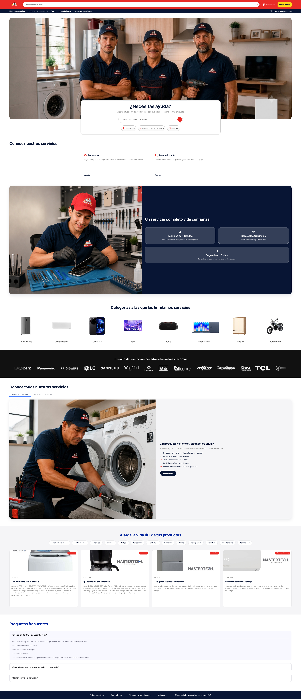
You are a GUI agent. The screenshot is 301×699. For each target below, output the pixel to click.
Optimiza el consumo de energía (238, 581)
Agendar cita (168, 473)
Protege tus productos (282, 11)
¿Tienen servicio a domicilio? (25, 678)
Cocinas (110, 543)
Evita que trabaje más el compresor (168, 581)
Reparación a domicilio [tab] (43, 394)
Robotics (211, 543)
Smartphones (227, 543)
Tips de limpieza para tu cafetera (96, 581)
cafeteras (96, 543)
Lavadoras (137, 543)
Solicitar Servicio (284, 4)
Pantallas (168, 543)
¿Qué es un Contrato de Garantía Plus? (29, 635)
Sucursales (270, 5)
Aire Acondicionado (59, 543)
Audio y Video (80, 543)
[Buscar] (256, 4)
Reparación (130, 128)
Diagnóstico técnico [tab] (20, 394)
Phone (181, 543)
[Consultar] (179, 119)
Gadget (123, 543)
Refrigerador (196, 543)
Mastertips (153, 543)
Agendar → (88, 175)
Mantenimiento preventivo (153, 128)
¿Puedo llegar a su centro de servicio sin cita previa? (35, 667)
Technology (245, 543)
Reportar (174, 128)
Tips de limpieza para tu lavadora (25, 581)
